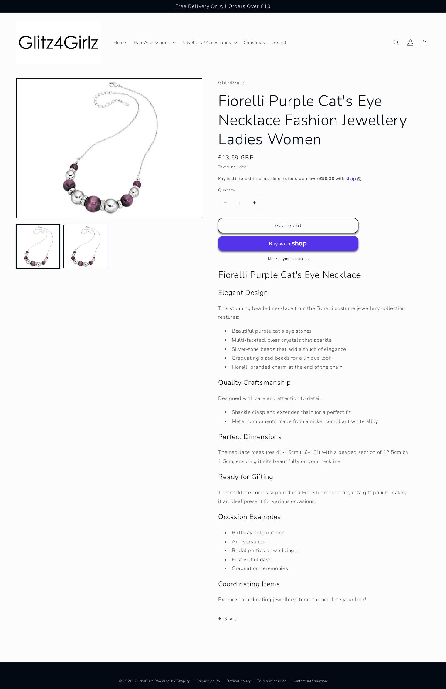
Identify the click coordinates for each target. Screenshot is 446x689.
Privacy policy (208, 680)
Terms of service (271, 680)
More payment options (288, 258)
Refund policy (239, 680)
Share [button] (230, 619)
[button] (154, 42)
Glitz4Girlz (144, 680)
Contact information (309, 680)
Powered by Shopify (172, 680)
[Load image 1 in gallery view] (38, 247)
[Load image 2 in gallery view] (85, 247)
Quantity (226, 190)
